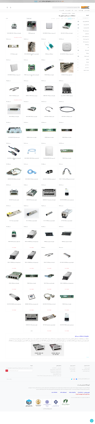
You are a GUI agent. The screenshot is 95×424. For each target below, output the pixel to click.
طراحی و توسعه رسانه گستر (47, 408)
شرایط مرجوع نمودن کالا (86, 369)
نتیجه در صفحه (29, 18)
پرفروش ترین (53, 18)
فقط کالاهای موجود (86, 21)
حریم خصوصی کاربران (86, 371)
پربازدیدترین (58, 18)
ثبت (6, 370)
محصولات (73, 13)
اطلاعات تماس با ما (72, 368)
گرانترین (62, 18)
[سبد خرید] (6, 7)
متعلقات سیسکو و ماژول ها (66, 13)
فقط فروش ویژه (86, 24)
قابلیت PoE (87, 50)
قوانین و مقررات (87, 368)
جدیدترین (69, 18)
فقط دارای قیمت (86, 28)
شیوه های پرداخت (72, 369)
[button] (83, 31)
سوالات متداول (73, 371)
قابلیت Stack (86, 56)
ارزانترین (65, 18)
